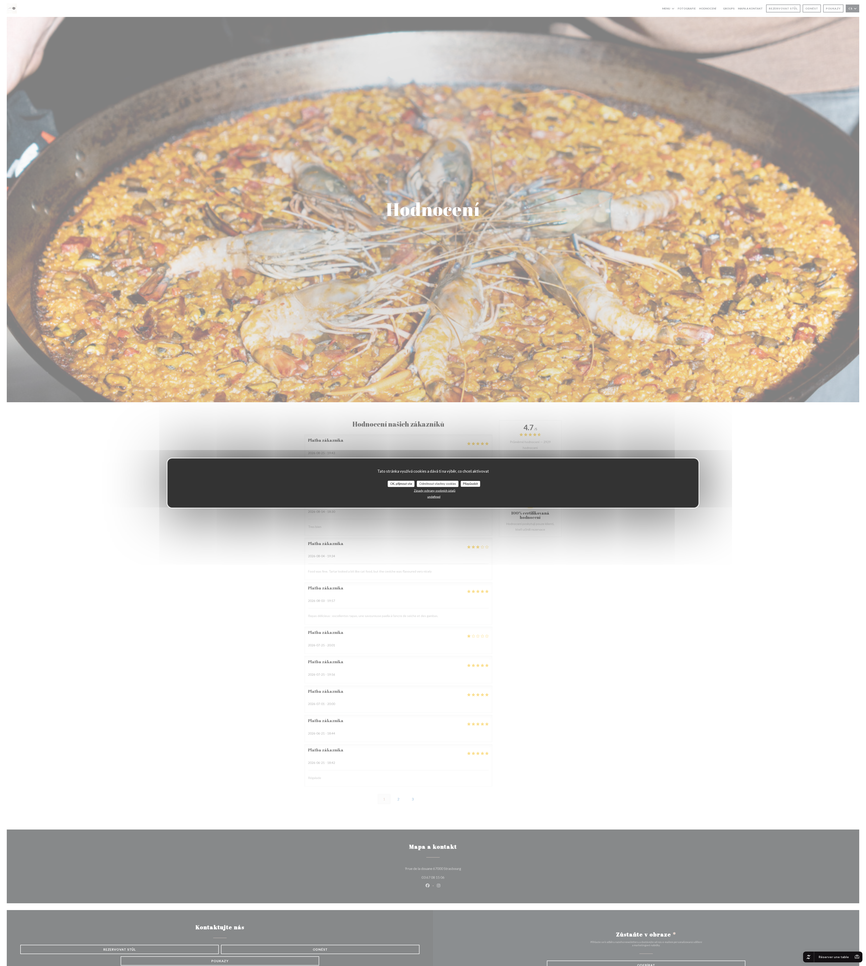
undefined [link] (433, 496)
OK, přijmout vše (401, 483)
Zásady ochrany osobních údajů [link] (434, 490)
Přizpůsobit (470, 483)
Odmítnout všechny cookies (437, 483)
